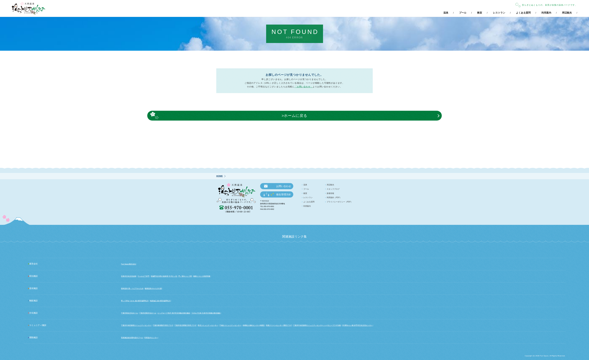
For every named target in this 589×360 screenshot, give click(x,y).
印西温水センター (151, 337)
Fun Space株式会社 (128, 264)
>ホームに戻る (294, 115)
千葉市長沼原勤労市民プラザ (185, 325)
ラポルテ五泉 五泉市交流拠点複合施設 (206, 313)
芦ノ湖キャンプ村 (185, 276)
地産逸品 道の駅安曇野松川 (160, 301)
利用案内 (546, 12)
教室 (479, 12)
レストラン (499, 12)
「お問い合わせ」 (303, 86)
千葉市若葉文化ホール (147, 313)
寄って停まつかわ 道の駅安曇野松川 (134, 301)
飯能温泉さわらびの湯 (153, 288)
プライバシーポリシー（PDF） (339, 202)
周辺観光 (567, 12)
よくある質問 (523, 12)
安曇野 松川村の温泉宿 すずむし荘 (164, 276)
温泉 (445, 12)
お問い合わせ (283, 186)
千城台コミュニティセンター (230, 325)
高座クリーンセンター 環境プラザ (279, 325)
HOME (219, 176)
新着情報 (330, 193)
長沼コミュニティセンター (208, 325)
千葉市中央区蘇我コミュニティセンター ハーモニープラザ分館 (317, 325)
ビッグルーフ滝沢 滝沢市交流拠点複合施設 (174, 313)
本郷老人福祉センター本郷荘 (254, 325)
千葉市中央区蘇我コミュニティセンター (136, 325)
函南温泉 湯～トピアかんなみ (132, 288)
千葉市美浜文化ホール (129, 313)
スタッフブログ (333, 189)
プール (462, 12)
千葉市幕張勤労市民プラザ (163, 325)
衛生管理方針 (283, 194)
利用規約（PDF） (334, 197)
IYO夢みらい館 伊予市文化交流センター (357, 325)
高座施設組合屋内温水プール (132, 337)
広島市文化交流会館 (128, 276)
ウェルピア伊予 (143, 276)
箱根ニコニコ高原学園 (201, 276)
